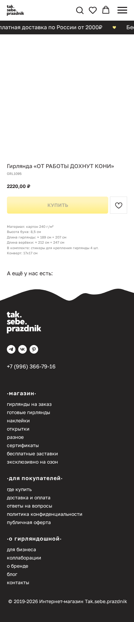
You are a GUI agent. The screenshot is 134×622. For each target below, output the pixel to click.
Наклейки (18, 420)
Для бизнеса (21, 549)
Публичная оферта (29, 522)
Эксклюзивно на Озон (32, 462)
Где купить (19, 489)
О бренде (17, 566)
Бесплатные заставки (32, 453)
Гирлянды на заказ (29, 404)
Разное (15, 437)
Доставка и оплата (29, 497)
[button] (80, 10)
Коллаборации (24, 557)
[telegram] (11, 349)
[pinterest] (34, 349)
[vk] (22, 349)
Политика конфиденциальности (44, 514)
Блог (12, 574)
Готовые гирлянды (28, 412)
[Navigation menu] (122, 10)
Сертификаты (23, 445)
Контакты (18, 582)
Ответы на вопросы (29, 506)
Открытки (18, 429)
